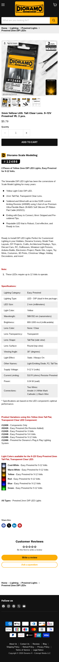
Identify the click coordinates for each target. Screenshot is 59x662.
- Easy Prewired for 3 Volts (17, 431)
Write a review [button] (29, 557)
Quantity (5, 127)
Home (4, 28)
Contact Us (25, 644)
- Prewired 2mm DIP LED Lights (21, 500)
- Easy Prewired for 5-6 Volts (18, 434)
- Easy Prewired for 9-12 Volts (19, 437)
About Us (13, 644)
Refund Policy (28, 647)
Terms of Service (23, 650)
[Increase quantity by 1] (26, 133)
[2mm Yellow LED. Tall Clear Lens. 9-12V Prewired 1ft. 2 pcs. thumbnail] (6, 102)
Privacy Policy (43, 647)
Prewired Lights (29, 28)
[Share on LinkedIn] (14, 525)
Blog (45, 644)
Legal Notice (38, 650)
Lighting (14, 28)
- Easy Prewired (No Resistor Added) (22, 428)
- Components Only (14, 425)
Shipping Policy (13, 647)
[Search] (54, 20)
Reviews (36, 644)
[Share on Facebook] (3, 525)
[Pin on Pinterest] (20, 525)
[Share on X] (9, 525)
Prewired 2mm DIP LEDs (13, 30)
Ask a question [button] (29, 564)
